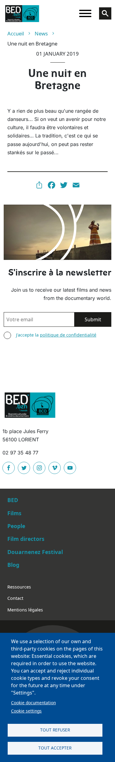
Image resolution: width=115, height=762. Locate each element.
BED (12, 500)
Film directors (25, 538)
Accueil (15, 33)
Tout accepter (54, 748)
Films (14, 513)
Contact (15, 598)
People (16, 526)
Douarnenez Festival (35, 552)
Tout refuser (55, 730)
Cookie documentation (33, 702)
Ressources (19, 587)
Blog (13, 564)
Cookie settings (26, 711)
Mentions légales (25, 610)
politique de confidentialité (68, 335)
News (41, 33)
